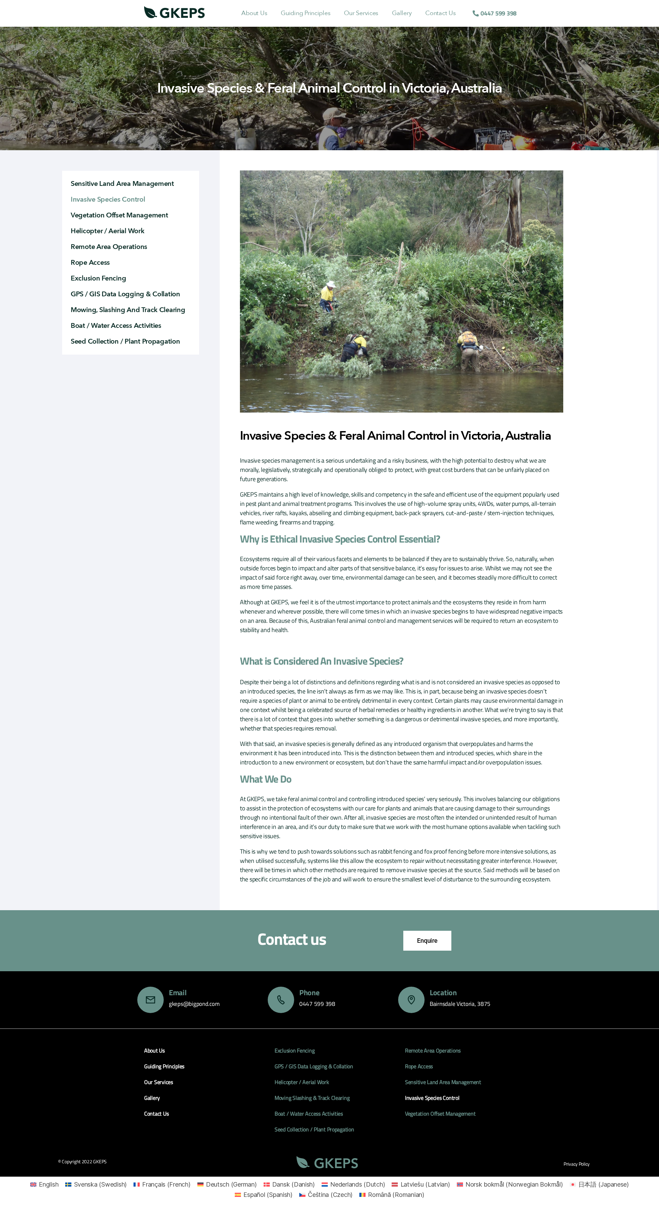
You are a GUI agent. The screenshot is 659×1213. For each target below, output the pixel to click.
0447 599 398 (317, 1003)
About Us (254, 13)
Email (178, 992)
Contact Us (440, 13)
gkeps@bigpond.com (194, 1003)
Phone (309, 992)
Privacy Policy (577, 1163)
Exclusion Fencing (98, 278)
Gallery (402, 13)
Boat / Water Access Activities (116, 325)
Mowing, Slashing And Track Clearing (128, 309)
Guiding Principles (305, 13)
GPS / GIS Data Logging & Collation (125, 294)
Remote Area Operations (109, 246)
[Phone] (281, 1000)
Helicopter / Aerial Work (107, 231)
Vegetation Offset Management (119, 215)
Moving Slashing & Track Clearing (312, 1098)
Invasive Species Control (108, 199)
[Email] (150, 1000)
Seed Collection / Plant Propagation (125, 341)
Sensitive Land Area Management (122, 183)
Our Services (361, 13)
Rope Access (90, 262)
